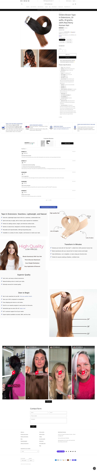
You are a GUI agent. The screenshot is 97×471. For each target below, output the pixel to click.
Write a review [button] (67, 143)
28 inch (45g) (69, 42)
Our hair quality (42, 438)
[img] (24, 151)
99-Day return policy (24, 434)
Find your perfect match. (26, 296)
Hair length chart (61, 45)
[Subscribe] (38, 451)
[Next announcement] (59, 1)
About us (22, 432)
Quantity (60, 48)
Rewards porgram (24, 441)
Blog (21, 438)
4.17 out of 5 (32, 142)
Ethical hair (41, 441)
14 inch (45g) (62, 39)
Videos (40, 436)
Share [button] (61, 117)
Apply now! (22, 308)
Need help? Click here (62, 432)
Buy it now (68, 57)
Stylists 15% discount (24, 443)
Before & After (41, 434)
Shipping (60, 33)
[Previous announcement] (38, 1)
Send (33, 426)
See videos (48, 401)
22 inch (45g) (62, 42)
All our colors (41, 432)
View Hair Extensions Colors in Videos (48, 207)
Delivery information (24, 436)
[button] (22, 4)
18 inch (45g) (69, 39)
